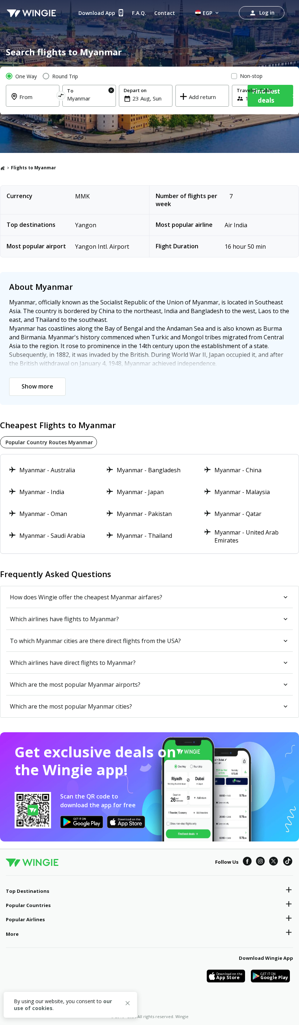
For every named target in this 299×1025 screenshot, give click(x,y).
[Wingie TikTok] (287, 862)
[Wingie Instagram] (260, 862)
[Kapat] (127, 1004)
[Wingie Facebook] (247, 862)
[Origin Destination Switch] (60, 96)
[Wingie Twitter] (273, 862)
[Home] (2, 167)
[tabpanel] (149, 504)
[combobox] (37, 101)
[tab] (48, 442)
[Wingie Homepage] (31, 13)
